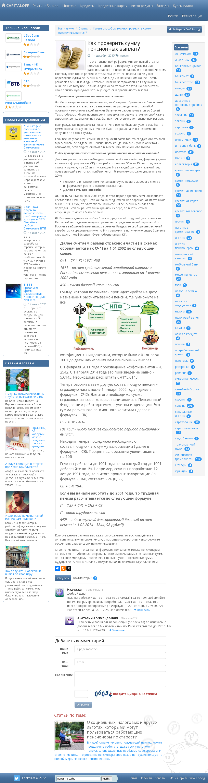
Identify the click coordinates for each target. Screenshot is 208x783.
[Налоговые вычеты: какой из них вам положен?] (18, 502)
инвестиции (186, 139)
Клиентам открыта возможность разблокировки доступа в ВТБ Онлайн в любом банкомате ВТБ (35, 217)
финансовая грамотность (187, 457)
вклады (183, 88)
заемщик (184, 115)
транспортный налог (185, 446)
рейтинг (182, 373)
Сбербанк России (31, 37)
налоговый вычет (187, 319)
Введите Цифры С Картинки (134, 694)
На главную (66, 28)
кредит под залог (187, 183)
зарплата (183, 127)
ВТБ (26, 81)
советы (183, 405)
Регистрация (192, 16)
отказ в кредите (186, 336)
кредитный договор (188, 213)
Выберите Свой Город (186, 29)
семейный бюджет (188, 391)
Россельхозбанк (18, 102)
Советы (160, 778)
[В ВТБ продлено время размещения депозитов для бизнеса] (14, 291)
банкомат (184, 76)
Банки (133, 778)
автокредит (186, 53)
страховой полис (187, 430)
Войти (173, 16)
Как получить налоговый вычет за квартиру (23, 572)
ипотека (183, 152)
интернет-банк (187, 145)
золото (182, 133)
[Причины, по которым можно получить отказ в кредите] (18, 438)
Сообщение (63, 675)
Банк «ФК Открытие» (33, 66)
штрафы (183, 465)
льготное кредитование (187, 230)
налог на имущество (185, 303)
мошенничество (186, 277)
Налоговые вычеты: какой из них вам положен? (24, 517)
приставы (184, 361)
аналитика (185, 59)
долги (182, 94)
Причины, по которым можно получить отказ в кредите (39, 437)
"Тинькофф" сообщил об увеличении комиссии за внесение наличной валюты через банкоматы (34, 136)
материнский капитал (184, 256)
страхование (186, 422)
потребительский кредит (187, 352)
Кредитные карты (112, 5)
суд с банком (186, 438)
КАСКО (182, 158)
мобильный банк (186, 266)
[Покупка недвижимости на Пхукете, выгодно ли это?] (18, 380)
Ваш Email (64, 664)
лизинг (181, 221)
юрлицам (183, 471)
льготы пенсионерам (186, 246)
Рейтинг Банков (45, 5)
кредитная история (188, 193)
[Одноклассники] (63, 568)
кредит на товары (187, 172)
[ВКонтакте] (57, 568)
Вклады (163, 5)
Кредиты (87, 5)
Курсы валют (183, 5)
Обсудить (63, 578)
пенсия (125, 55)
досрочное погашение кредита (188, 105)
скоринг (182, 399)
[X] (68, 568)
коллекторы (186, 164)
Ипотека (69, 5)
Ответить (143, 610)
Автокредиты (142, 5)
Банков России (27, 28)
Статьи (84, 28)
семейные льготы (187, 381)
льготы (183, 238)
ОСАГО (182, 328)
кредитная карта (186, 203)
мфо (180, 285)
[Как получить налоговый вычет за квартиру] (18, 557)
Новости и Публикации (25, 120)
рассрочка (184, 367)
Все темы (181, 47)
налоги (182, 311)
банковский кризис (188, 68)
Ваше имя (64, 651)
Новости (146, 778)
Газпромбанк (34, 52)
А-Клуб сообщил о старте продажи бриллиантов (24, 465)
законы (182, 121)
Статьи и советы (19, 363)
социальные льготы (183, 414)
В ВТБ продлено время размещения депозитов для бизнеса (35, 292)
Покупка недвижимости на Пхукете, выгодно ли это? (24, 395)
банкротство (187, 82)
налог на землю (186, 293)
